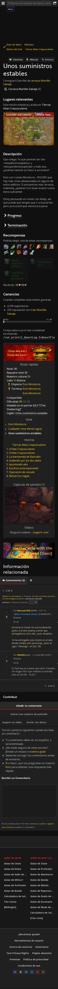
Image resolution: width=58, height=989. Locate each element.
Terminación (17, 225)
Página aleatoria (42, 953)
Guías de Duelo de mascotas (42, 896)
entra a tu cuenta (37, 823)
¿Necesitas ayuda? (29, 934)
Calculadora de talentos (16, 896)
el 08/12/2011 (45, 654)
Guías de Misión (39, 885)
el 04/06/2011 (45, 614)
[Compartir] (55, 3)
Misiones (29, 44)
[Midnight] (10, 907)
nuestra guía (37, 751)
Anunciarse (41, 946)
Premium (15, 959)
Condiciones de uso (29, 965)
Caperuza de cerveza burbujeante (17, 275)
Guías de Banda (13, 890)
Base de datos (14, 44)
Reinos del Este (14, 49)
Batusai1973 (23, 610)
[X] (20, 972)
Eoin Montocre (31, 384)
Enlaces (49, 59)
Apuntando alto (18, 464)
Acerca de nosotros (21, 946)
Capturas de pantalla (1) (29, 484)
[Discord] (15, 972)
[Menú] (3, 3)
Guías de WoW (12, 858)
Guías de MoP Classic (42, 858)
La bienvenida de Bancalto (25, 456)
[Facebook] (31, 972)
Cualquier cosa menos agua (25, 428)
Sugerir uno (40, 532)
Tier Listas (10, 901)
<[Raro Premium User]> (25, 614)
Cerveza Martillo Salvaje (22, 89)
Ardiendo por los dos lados (25, 460)
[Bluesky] (26, 972)
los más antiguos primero (13, 598)
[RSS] (43, 972)
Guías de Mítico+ (13, 879)
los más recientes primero (43, 596)
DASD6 (20, 654)
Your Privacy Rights (18, 953)
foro (8, 767)
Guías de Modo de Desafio (42, 907)
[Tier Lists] (36, 918)
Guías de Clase (12, 863)
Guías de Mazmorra (41, 874)
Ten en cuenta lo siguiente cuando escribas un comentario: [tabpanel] (28, 778)
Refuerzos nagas (19, 476)
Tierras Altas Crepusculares (39, 49)
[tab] (13, 580)
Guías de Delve (12, 868)
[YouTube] (37, 972)
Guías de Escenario (41, 901)
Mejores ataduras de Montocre (17, 263)
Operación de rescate (22, 472)
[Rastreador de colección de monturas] (29, 551)
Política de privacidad (35, 959)
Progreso (15, 215)
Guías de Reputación (42, 890)
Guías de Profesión (15, 885)
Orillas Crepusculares (22, 449)
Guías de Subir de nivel (16, 874)
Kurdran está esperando (24, 468)
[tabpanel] (29, 638)
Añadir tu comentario (11, 596)
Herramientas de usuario (29, 940)
